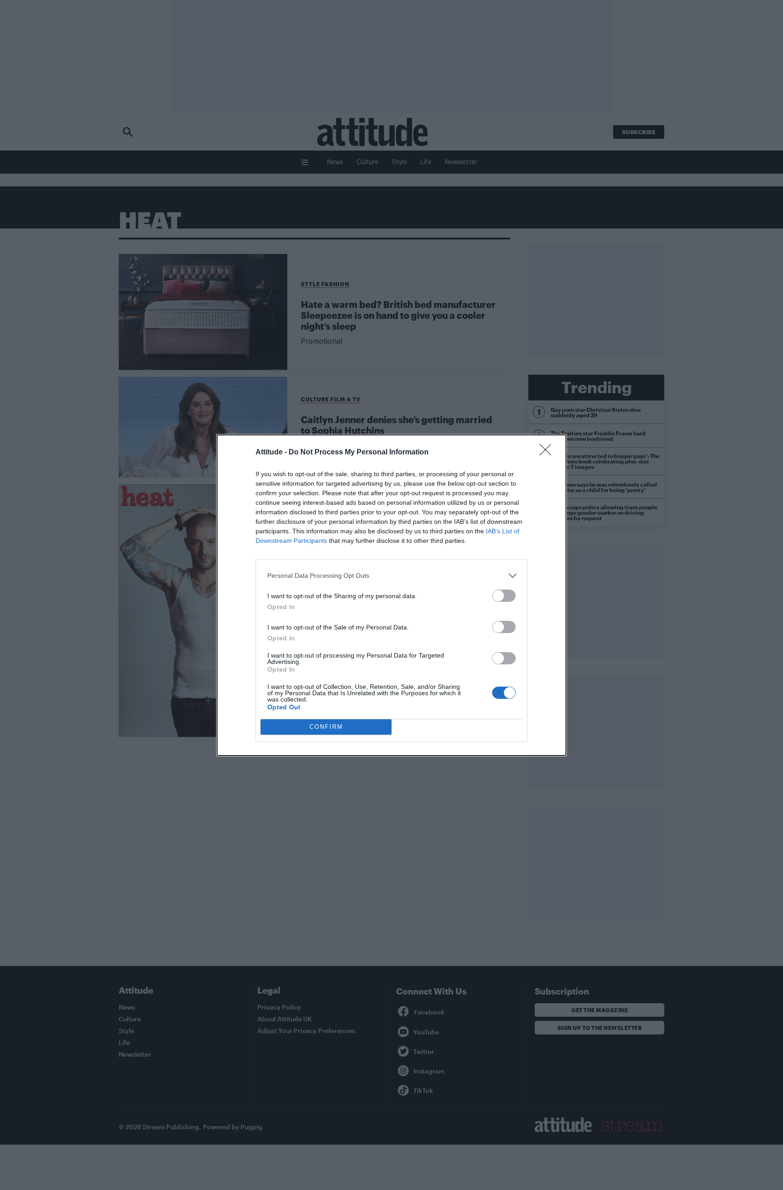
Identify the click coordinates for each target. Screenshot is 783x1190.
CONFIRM (326, 726)
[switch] (504, 596)
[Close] (548, 452)
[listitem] (391, 575)
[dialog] (391, 595)
